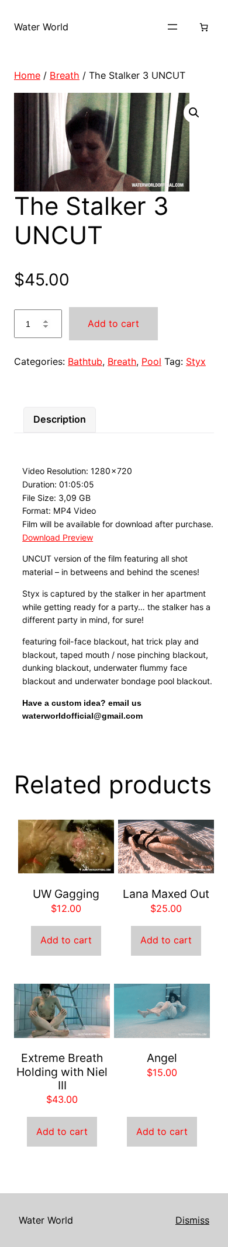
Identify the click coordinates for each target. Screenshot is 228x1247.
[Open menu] (172, 27)
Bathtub (85, 361)
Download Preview (57, 537)
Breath (65, 75)
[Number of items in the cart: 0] (204, 27)
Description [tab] (59, 419)
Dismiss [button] (192, 1220)
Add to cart (113, 323)
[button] (194, 112)
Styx (196, 361)
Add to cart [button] (66, 940)
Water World (41, 27)
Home (27, 75)
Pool (151, 361)
